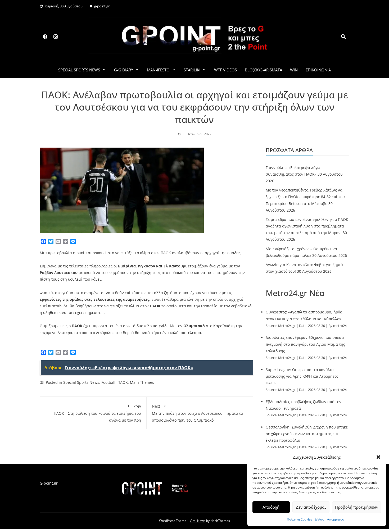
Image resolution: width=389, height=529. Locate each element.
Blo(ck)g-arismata (263, 69)
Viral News (197, 520)
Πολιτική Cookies (299, 519)
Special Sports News (79, 69)
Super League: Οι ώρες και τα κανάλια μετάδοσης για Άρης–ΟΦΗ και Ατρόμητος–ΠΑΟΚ (303, 376)
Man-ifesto (158, 69)
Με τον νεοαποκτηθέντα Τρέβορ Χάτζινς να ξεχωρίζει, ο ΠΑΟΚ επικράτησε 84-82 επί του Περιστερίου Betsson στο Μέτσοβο (305, 197)
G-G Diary (123, 69)
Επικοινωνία (318, 69)
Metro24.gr (287, 325)
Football (108, 382)
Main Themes (142, 382)
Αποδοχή (271, 507)
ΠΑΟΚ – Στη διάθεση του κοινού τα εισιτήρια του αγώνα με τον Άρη (97, 413)
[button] (378, 457)
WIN (294, 69)
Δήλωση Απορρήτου (329, 519)
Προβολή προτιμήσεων (356, 507)
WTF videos (225, 69)
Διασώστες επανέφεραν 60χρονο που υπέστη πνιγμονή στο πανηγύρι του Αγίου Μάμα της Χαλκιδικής (306, 344)
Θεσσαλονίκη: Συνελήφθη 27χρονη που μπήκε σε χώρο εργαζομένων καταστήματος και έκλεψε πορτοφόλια (307, 434)
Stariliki (192, 69)
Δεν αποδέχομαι (311, 507)
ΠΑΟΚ (122, 382)
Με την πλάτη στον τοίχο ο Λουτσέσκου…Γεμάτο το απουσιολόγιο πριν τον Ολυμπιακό (197, 413)
